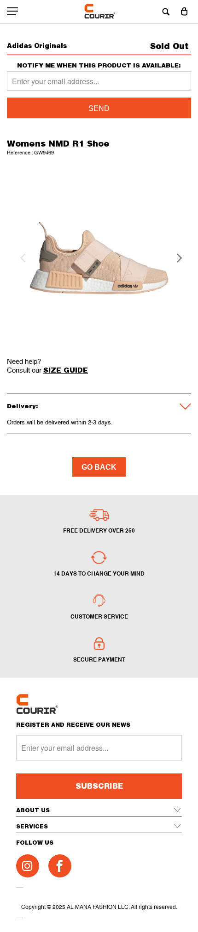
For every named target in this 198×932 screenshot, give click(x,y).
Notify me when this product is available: (99, 65)
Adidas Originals (37, 45)
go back (99, 467)
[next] (176, 258)
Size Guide (65, 370)
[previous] (22, 258)
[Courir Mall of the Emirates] (99, 11)
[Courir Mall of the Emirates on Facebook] (59, 865)
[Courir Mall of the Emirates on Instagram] (27, 865)
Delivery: (22, 406)
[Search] (166, 11)
